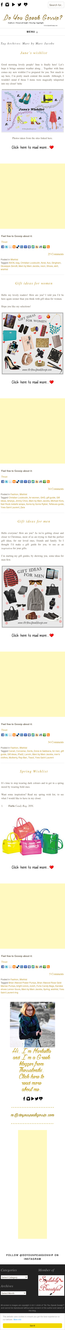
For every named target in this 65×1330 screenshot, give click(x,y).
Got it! (32, 1325)
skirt (56, 265)
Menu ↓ (32, 31)
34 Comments (56, 489)
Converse (21, 750)
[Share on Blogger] (14, 246)
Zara (22, 507)
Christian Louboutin (30, 262)
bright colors (22, 985)
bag (18, 262)
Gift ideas (12, 754)
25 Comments (56, 254)
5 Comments (56, 974)
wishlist (4, 269)
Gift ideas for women (34, 283)
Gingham (56, 262)
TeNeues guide (56, 503)
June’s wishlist (33, 52)
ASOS (12, 262)
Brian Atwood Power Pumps (22, 982)
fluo (49, 262)
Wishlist (14, 259)
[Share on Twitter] (6, 246)
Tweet (4, 241)
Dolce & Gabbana (42, 750)
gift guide (50, 497)
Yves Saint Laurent (10, 507)
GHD (42, 497)
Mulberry (13, 757)
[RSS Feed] (48, 246)
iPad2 (20, 754)
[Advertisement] (32, 196)
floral (43, 262)
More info (17, 1319)
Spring (46, 989)
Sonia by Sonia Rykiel (37, 503)
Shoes (50, 265)
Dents (30, 750)
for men (56, 750)
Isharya (10, 500)
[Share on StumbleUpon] (33, 246)
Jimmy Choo (22, 500)
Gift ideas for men (34, 521)
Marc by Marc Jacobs (29, 265)
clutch (32, 985)
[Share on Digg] (21, 246)
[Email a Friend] (10, 246)
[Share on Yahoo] (36, 246)
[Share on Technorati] (44, 246)
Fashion (14, 494)
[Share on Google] (25, 246)
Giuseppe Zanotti (9, 265)
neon (43, 265)
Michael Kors (57, 500)
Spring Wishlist (34, 771)
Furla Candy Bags (45, 985)
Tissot (31, 757)
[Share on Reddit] (40, 246)
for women (34, 497)
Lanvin (28, 754)
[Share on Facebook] (2, 246)
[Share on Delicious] (17, 246)
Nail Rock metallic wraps (13, 503)
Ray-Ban (22, 757)
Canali (12, 750)
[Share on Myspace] (29, 246)
